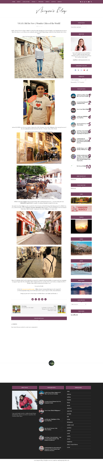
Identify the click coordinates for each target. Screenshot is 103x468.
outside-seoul (70, 425)
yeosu (68, 447)
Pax (47, 36)
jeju (68, 416)
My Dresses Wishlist (81, 166)
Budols (60, 1)
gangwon (69, 408)
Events (47, 1)
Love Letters (26, 1)
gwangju (69, 413)
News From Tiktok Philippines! (84, 109)
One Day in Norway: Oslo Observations (83, 124)
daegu (68, 405)
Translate (82, 82)
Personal (41, 1)
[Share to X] (36, 299)
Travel (33, 1)
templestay (69, 441)
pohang (69, 430)
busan (68, 402)
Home (13, 1)
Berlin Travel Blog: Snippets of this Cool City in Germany (84, 95)
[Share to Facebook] (32, 299)
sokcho (68, 436)
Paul (51, 36)
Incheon (69, 394)
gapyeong (69, 411)
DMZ (68, 391)
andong (69, 397)
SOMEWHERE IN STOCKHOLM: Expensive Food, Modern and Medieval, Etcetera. (83, 140)
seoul (68, 433)
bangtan (69, 399)
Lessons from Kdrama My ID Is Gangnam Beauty (84, 102)
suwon (68, 439)
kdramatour (70, 422)
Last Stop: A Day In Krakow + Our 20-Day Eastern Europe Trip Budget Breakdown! (83, 132)
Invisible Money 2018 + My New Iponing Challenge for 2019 (84, 148)
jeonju (68, 419)
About (19, 1)
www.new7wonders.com (28, 289)
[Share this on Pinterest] (39, 299)
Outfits (53, 1)
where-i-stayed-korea (72, 444)
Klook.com (73, 179)
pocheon (69, 427)
